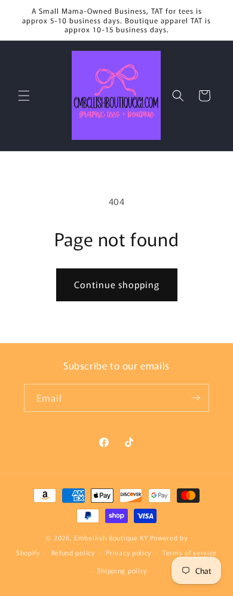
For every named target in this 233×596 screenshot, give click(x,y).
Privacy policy (128, 552)
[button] (24, 95)
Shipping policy (122, 570)
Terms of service (190, 552)
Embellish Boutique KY (111, 537)
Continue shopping (117, 284)
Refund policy (73, 552)
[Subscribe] (195, 398)
